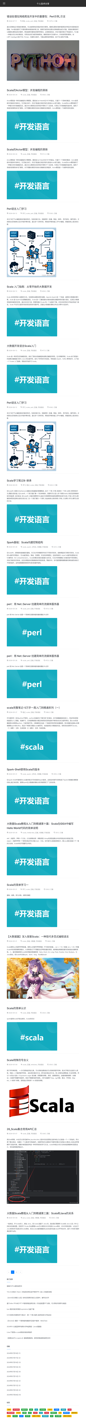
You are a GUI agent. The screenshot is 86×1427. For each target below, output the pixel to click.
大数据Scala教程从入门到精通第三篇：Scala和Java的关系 (40, 1213)
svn (30, 1413)
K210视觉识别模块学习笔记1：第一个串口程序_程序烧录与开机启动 (29, 1315)
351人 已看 (59, 832)
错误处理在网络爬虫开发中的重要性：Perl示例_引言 (36, 16)
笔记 (28, 485)
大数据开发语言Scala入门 (21, 345)
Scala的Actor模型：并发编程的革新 (27, 90)
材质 (24, 1413)
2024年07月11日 (12, 1385)
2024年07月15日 (12, 1367)
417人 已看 (45, 350)
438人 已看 (53, 407)
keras (46, 1413)
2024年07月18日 (12, 1353)
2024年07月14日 (12, 1372)
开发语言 (41, 21)
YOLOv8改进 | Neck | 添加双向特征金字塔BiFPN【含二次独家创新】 (30, 1292)
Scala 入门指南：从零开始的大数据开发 (29, 286)
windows (34, 1064)
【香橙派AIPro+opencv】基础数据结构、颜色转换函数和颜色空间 (28, 1338)
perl (31, 21)
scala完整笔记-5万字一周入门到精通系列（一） (34, 707)
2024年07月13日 (12, 1376)
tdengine (43, 1409)
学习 (23, 213)
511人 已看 (45, 154)
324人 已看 (49, 889)
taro (70, 1409)
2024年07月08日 (12, 1395)
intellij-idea (30, 832)
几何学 (56, 1409)
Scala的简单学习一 (18, 884)
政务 (9, 1416)
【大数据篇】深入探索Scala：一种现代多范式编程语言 (38, 936)
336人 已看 (46, 1133)
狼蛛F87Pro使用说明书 (14, 1286)
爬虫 (23, 21)
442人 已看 (53, 485)
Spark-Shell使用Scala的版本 (23, 769)
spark (29, 547)
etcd (21, 1416)
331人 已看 (57, 547)
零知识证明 (11, 1413)
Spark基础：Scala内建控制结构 (25, 542)
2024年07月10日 (12, 1390)
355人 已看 (57, 774)
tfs (60, 1413)
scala (28, 21)
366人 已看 (51, 941)
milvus (50, 1409)
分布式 (34, 547)
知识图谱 (58, 1416)
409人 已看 (46, 291)
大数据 (39, 547)
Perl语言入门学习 (17, 208)
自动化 (63, 1409)
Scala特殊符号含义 (18, 1060)
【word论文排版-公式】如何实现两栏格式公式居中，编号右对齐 (28, 1298)
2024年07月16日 (12, 1362)
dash (9, 1409)
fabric (18, 1413)
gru (36, 1409)
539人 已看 (53, 213)
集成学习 (53, 1413)
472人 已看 (49, 660)
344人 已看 (46, 1013)
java (24, 1218)
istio (31, 1409)
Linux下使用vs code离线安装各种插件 (19, 1332)
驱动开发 (24, 1409)
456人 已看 (46, 95)
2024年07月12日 (12, 1381)
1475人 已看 (53, 21)
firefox (15, 1416)
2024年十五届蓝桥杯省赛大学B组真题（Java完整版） (25, 1326)
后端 (35, 21)
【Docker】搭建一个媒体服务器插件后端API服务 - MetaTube (27, 1321)
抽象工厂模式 (36, 1416)
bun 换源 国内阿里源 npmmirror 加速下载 (20, 1309)
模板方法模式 (67, 1416)
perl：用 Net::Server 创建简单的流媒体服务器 (33, 604)
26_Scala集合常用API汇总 (22, 1129)
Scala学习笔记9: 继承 (19, 480)
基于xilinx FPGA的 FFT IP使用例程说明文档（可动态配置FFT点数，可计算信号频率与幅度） (37, 1303)
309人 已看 (55, 1218)
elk (52, 1416)
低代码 (27, 1416)
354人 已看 (53, 1064)
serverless (16, 1409)
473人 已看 (49, 609)
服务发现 (66, 1413)
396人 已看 (49, 712)
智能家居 (45, 1416)
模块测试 (74, 1413)
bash (35, 1413)
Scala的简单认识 (16, 1008)
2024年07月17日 (12, 1358)
